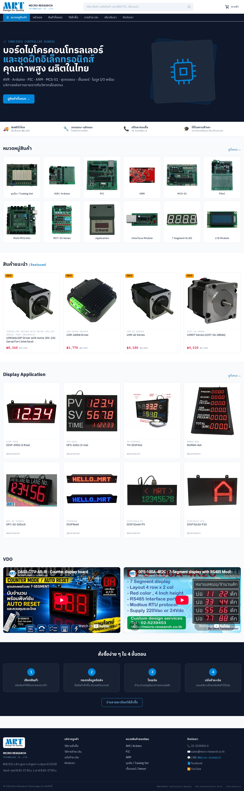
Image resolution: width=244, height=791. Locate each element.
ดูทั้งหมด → (234, 150)
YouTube (196, 769)
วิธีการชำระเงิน (72, 752)
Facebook (196, 763)
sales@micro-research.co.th (208, 752)
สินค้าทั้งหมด (55, 17)
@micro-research (209, 757)
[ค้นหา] (189, 6)
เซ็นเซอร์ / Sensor (136, 769)
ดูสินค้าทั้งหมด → (19, 98)
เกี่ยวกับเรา (110, 17)
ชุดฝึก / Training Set (137, 763)
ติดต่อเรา (128, 17)
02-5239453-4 (200, 746)
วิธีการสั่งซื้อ (71, 746)
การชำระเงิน (91, 17)
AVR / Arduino (134, 746)
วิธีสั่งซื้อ (73, 17)
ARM (128, 757)
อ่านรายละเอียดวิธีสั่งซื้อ (122, 702)
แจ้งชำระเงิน (71, 757)
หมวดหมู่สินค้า (19, 17)
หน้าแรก (37, 17)
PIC (128, 752)
